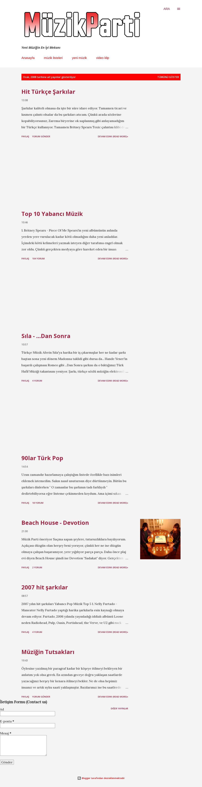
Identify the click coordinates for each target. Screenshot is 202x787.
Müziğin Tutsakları (47, 652)
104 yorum (38, 258)
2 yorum (37, 567)
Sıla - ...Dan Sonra (45, 336)
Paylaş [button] (25, 136)
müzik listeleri (53, 58)
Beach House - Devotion (55, 523)
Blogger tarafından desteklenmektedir (103, 778)
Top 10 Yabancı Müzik (52, 214)
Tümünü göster (168, 77)
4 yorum (37, 380)
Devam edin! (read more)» (113, 136)
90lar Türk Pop (42, 458)
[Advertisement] (74, 175)
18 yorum (37, 502)
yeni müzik (79, 58)
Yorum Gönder (41, 136)
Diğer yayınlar (119, 708)
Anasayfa (28, 58)
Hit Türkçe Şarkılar (48, 91)
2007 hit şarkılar (44, 587)
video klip (102, 58)
